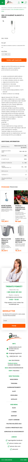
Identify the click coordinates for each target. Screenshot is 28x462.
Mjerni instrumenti (17, 7)
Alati (14, 391)
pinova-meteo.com (15, 443)
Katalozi (14, 399)
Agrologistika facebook (15, 440)
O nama (14, 411)
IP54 (25, 159)
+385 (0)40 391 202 (14, 292)
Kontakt (14, 416)
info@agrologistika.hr (15, 353)
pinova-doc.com (15, 446)
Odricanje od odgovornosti (14, 431)
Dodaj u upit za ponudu (14, 60)
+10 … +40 (24, 167)
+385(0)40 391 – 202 (15, 356)
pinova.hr (15, 449)
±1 (26, 174)
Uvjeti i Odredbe (14, 419)
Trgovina (10, 7)
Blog (14, 408)
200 (25, 155)
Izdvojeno (14, 395)
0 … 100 (24, 162)
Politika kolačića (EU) (14, 423)
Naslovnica (4, 7)
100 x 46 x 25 (23, 151)
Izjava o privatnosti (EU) (14, 427)
